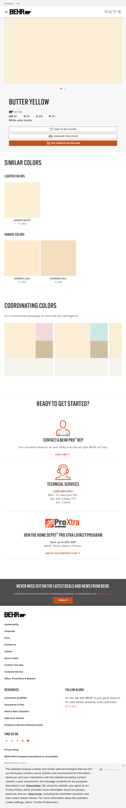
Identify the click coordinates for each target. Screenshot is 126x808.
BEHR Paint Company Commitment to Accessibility (31, 756)
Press (7, 638)
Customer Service (13, 671)
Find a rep (61, 454)
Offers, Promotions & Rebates (19, 678)
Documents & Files (14, 704)
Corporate (9, 631)
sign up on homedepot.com (61, 553)
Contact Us (10, 644)
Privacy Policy (105, 594)
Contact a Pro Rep (13, 665)
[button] (109, 769)
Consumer (8, 3)
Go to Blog (70, 706)
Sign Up (63, 600)
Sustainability (11, 624)
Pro (18, 3)
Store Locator (11, 658)
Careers (8, 651)
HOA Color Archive (14, 718)
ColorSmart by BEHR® (15, 698)
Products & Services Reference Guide (23, 725)
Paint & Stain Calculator (16, 711)
